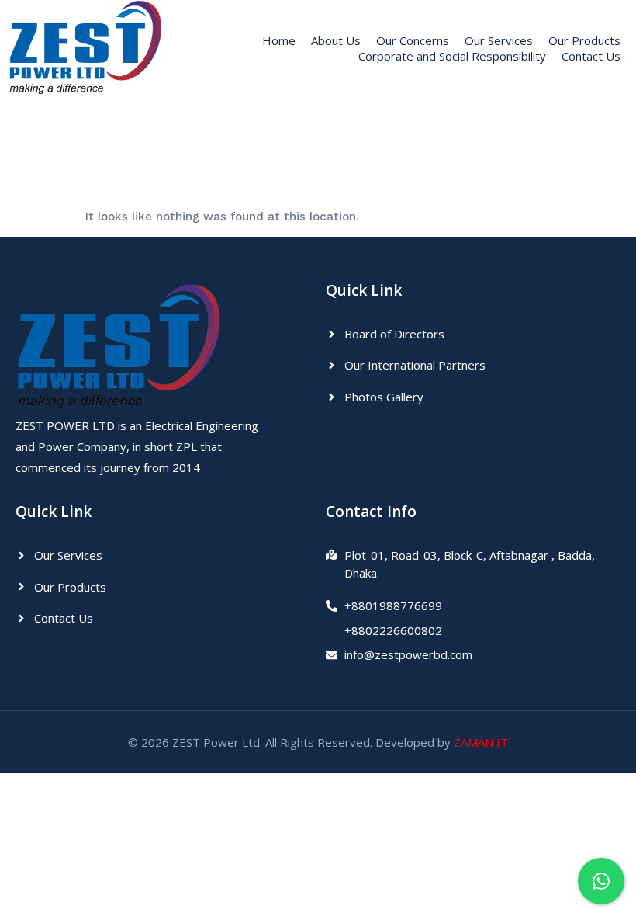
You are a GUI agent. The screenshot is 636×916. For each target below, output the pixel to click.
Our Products (584, 40)
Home (279, 40)
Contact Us (591, 56)
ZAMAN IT (481, 742)
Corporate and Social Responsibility (452, 56)
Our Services (499, 40)
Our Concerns (412, 40)
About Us (336, 40)
